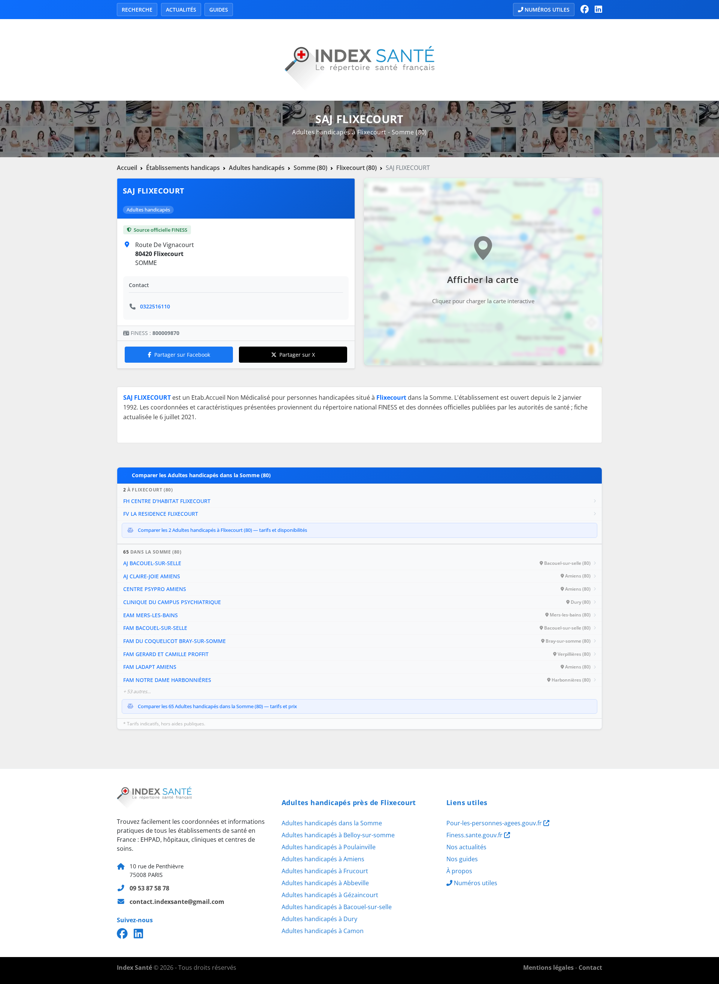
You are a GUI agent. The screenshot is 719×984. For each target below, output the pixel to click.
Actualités (181, 9)
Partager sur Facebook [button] (182, 354)
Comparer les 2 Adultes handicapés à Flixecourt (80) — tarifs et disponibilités (222, 530)
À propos (459, 871)
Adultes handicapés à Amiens (323, 859)
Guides (218, 9)
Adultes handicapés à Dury (319, 919)
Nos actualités (466, 847)
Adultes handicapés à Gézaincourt (330, 895)
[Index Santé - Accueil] (359, 59)
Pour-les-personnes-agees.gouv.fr (494, 823)
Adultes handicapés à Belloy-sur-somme (338, 835)
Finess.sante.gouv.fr (475, 835)
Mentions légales (548, 967)
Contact (590, 967)
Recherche (137, 9)
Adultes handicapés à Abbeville (325, 883)
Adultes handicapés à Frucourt (325, 871)
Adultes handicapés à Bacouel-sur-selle (337, 907)
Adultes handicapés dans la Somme (332, 823)
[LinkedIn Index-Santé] (598, 9)
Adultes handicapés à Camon (323, 931)
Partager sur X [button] (297, 354)
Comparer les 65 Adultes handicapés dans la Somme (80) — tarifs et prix (217, 706)
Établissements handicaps (183, 168)
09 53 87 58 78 (149, 888)
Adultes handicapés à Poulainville (329, 847)
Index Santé (134, 967)
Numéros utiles (547, 9)
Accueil (127, 168)
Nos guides (462, 859)
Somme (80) (310, 168)
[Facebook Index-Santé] (584, 9)
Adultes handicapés (257, 168)
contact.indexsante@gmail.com (177, 902)
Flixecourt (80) (356, 168)
